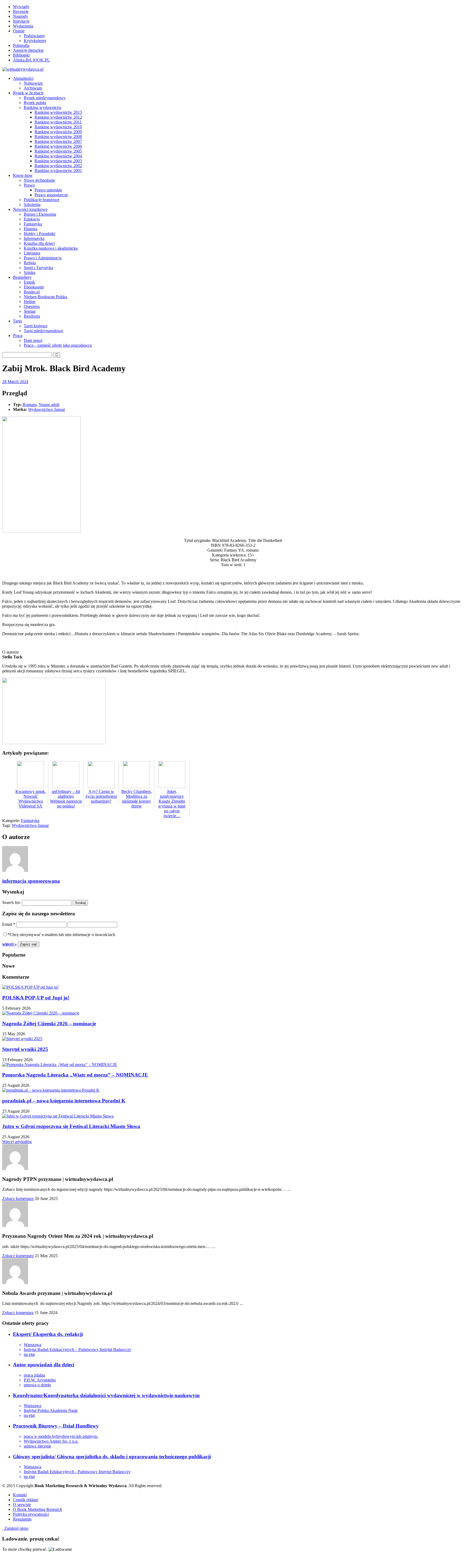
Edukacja (32, 219)
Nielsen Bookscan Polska (45, 296)
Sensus (30, 311)
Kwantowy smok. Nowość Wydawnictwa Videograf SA (30, 798)
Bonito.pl (32, 292)
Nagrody (20, 16)
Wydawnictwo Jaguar (46, 409)
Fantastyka (33, 224)
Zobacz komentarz (18, 1198)
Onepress (32, 306)
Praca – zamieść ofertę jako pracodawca (58, 345)
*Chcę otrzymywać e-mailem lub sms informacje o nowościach (61, 934)
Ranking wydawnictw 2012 (58, 117)
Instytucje (21, 21)
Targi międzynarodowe (43, 330)
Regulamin (22, 1519)
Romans (30, 404)
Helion (29, 301)
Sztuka (29, 272)
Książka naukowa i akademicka (51, 248)
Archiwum (33, 88)
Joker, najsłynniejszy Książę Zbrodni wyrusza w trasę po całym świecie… (172, 803)
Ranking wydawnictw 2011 (58, 122)
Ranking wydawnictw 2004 (58, 156)
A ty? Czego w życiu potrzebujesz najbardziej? (101, 796)
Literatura (32, 253)
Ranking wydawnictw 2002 (58, 165)
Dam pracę (33, 340)
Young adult (49, 404)
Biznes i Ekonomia (40, 214)
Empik (29, 282)
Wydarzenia (23, 26)
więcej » (9, 944)
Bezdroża (32, 316)
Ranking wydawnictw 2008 (58, 136)
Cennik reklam (25, 1499)
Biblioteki (21, 55)
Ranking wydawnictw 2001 (58, 170)
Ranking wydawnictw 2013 (58, 112)
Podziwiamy (34, 35)
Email (8, 924)
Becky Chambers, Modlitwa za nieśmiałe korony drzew (136, 798)
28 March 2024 (15, 381)
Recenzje (21, 11)
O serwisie (22, 1504)
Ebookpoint (34, 287)
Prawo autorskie (48, 190)
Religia (30, 262)
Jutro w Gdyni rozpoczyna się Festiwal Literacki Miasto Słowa (71, 1126)
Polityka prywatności (31, 1514)
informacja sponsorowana (31, 881)
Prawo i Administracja (42, 258)
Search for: (11, 902)
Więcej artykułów (17, 1141)
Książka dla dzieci (39, 243)
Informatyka (34, 238)
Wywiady (21, 6)
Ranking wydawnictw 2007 (58, 141)
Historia (30, 228)
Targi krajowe (35, 326)
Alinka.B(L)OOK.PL (31, 60)
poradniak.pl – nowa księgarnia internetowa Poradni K (63, 1100)
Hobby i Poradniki (39, 233)
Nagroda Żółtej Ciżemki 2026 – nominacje (49, 1023)
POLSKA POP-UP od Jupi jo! (35, 998)
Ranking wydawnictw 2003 (58, 161)
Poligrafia (21, 45)
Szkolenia (32, 204)
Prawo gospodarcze (51, 194)
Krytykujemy (35, 40)
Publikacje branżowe (41, 199)
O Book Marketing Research (37, 1509)
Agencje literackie (28, 50)
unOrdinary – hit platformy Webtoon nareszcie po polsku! (66, 798)
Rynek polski (35, 102)
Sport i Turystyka (38, 267)
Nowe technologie (39, 180)
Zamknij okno (15, 1528)
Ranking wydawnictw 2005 (58, 151)
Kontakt (20, 1495)
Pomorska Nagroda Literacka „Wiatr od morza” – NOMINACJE (75, 1075)
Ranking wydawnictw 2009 (58, 131)
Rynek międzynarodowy (45, 97)
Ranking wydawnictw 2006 (58, 146)
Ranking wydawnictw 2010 (58, 127)
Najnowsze (33, 83)
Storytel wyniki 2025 (25, 1049)
